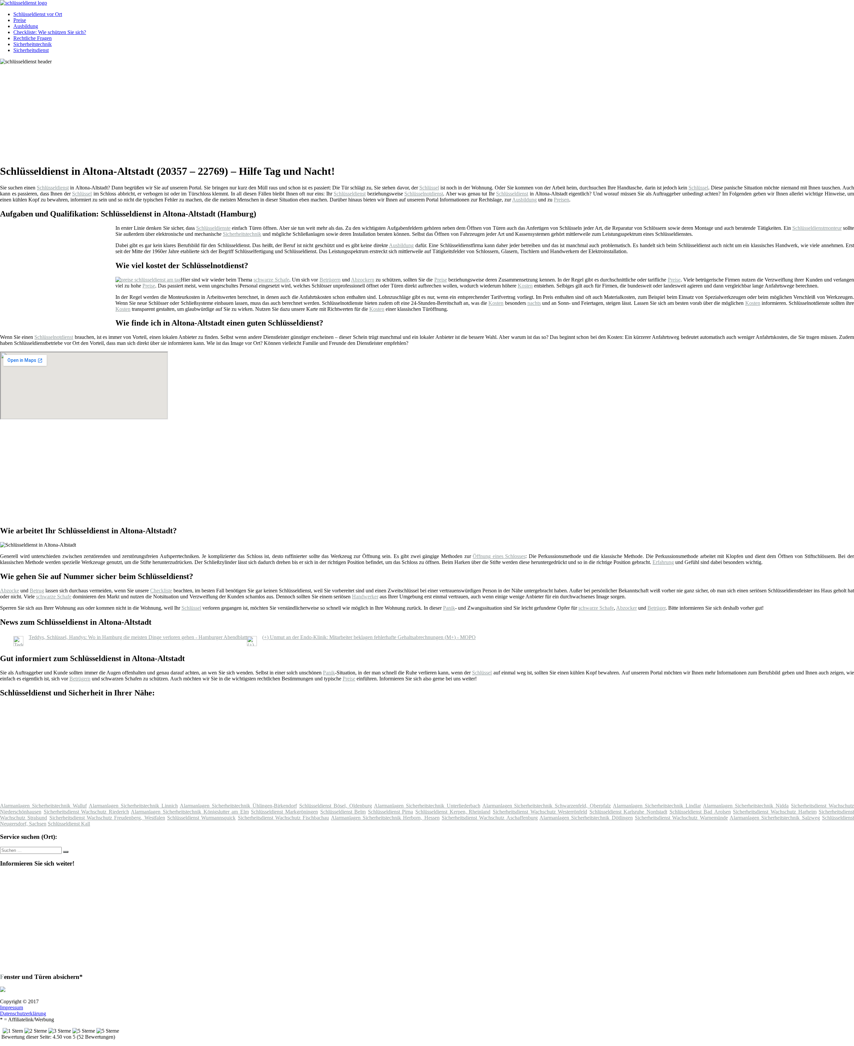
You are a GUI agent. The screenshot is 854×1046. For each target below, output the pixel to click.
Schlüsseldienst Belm (343, 812)
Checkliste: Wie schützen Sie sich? (49, 32)
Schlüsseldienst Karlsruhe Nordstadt (628, 812)
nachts (534, 303)
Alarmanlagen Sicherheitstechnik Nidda (746, 806)
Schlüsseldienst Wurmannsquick (201, 818)
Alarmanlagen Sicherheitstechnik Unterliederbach (427, 806)
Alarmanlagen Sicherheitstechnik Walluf (43, 806)
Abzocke (9, 590)
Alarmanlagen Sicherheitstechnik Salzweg (775, 818)
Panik (449, 608)
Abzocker (626, 608)
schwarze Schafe (271, 280)
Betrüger (657, 608)
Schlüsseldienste (213, 228)
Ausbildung (25, 26)
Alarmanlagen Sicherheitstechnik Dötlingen (586, 818)
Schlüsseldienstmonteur (817, 228)
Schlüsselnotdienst (423, 193)
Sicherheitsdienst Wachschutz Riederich (86, 812)
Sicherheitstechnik (32, 44)
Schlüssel (429, 187)
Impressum (11, 1007)
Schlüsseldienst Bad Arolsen (700, 812)
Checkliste (161, 590)
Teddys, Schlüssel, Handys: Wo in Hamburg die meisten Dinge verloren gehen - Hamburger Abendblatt (138, 637)
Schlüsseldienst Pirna (390, 812)
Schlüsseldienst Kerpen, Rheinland (452, 812)
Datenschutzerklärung (23, 1013)
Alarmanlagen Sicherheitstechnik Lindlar (657, 806)
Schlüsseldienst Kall (69, 824)
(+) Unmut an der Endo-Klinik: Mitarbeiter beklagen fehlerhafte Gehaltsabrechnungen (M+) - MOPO (369, 637)
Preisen (561, 199)
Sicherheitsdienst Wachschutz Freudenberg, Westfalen (107, 818)
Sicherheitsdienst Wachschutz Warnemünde (681, 818)
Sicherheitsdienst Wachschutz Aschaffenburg (490, 818)
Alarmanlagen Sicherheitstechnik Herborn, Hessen (385, 818)
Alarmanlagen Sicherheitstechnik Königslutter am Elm (190, 812)
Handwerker (365, 596)
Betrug (37, 590)
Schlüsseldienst (53, 187)
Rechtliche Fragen (32, 38)
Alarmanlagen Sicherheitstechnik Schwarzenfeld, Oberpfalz (546, 806)
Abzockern (362, 280)
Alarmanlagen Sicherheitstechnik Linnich (133, 806)
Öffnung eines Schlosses (499, 556)
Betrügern (330, 280)
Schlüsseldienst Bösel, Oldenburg (335, 806)
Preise (19, 20)
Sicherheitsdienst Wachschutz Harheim (774, 812)
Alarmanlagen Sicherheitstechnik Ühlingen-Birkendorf (238, 806)
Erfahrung (663, 562)
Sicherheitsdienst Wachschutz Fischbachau (283, 818)
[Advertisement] (205, 111)
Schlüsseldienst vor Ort (37, 14)
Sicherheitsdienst (31, 50)
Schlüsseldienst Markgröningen (284, 812)
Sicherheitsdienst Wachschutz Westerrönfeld (540, 812)
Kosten (525, 286)
